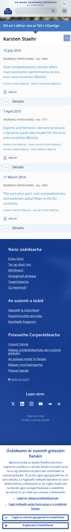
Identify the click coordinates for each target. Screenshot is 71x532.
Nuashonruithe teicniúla (25, 316)
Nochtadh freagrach (22, 321)
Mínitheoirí (15, 270)
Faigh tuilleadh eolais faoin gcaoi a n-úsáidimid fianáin (38, 506)
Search (53, 11)
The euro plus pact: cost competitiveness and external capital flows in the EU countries (34, 198)
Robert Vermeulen (41, 84)
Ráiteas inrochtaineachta (25, 365)
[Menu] (64, 11)
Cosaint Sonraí (18, 344)
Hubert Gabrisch (12, 210)
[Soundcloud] (50, 404)
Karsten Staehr (11, 84)
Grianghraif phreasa (22, 276)
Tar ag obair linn (19, 264)
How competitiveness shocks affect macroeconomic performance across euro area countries (31, 72)
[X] (13, 404)
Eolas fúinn (16, 259)
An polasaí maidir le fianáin (27, 359)
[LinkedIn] (22, 404)
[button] (64, 3)
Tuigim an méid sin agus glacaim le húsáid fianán (38, 518)
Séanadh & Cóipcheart (23, 310)
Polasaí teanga (18, 370)
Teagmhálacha (18, 282)
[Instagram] (31, 404)
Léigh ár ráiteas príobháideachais (37, 498)
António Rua (10, 144)
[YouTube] (41, 404)
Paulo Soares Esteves (39, 144)
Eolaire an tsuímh (20, 379)
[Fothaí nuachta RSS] (59, 404)
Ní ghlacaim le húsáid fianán (38, 525)
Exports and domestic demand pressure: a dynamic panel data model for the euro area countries (34, 133)
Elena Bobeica (39, 149)
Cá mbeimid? (17, 287)
